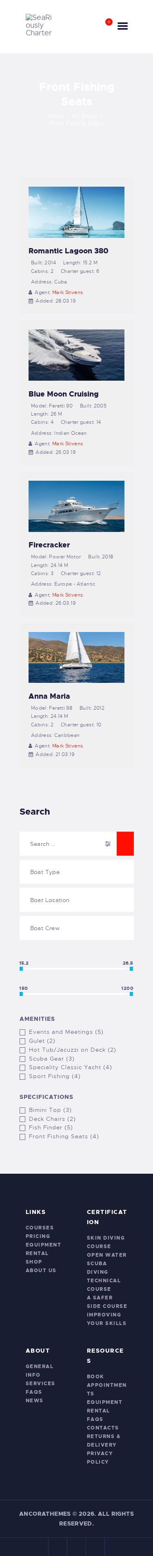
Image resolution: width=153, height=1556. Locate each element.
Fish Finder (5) (51, 1127)
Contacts (103, 1428)
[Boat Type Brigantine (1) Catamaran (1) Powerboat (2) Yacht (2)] (77, 872)
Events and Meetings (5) (66, 1031)
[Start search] (125, 844)
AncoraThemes (45, 1513)
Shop (34, 1262)
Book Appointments (107, 1385)
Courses (40, 1228)
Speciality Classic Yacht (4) (70, 1067)
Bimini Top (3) (50, 1110)
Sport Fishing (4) (55, 1076)
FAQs (34, 1392)
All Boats (84, 116)
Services (40, 1383)
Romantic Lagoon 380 (69, 251)
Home (56, 116)
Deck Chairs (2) (52, 1118)
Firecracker (49, 545)
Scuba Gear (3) (52, 1058)
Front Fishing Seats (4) (64, 1136)
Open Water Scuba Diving (107, 1263)
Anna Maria (49, 696)
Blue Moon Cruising (64, 394)
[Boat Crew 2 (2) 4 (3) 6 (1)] (77, 928)
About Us (41, 1270)
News (35, 1400)
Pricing (38, 1236)
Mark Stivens (67, 292)
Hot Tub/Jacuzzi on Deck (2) (72, 1049)
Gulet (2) (42, 1040)
